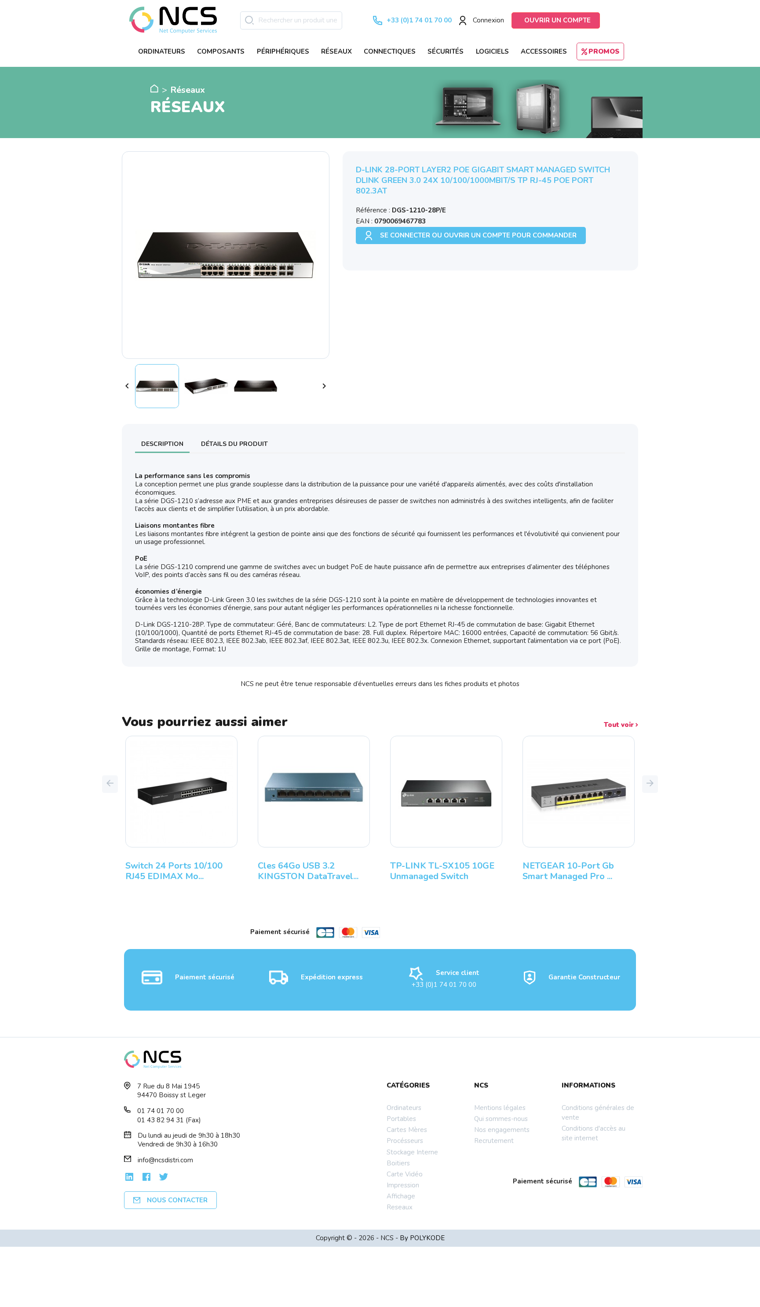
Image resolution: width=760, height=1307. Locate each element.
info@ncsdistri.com (165, 1160)
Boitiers (398, 1163)
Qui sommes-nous (501, 1118)
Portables (401, 1118)
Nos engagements (502, 1129)
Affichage (401, 1196)
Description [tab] (162, 444)
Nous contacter (177, 1200)
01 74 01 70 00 (160, 1110)
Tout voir (620, 725)
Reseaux (400, 1207)
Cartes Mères (407, 1129)
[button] (110, 784)
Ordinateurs (404, 1107)
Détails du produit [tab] (234, 444)
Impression (403, 1185)
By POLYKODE (422, 1238)
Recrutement (494, 1140)
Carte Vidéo (405, 1174)
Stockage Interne (412, 1152)
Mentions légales (500, 1107)
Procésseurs (405, 1140)
